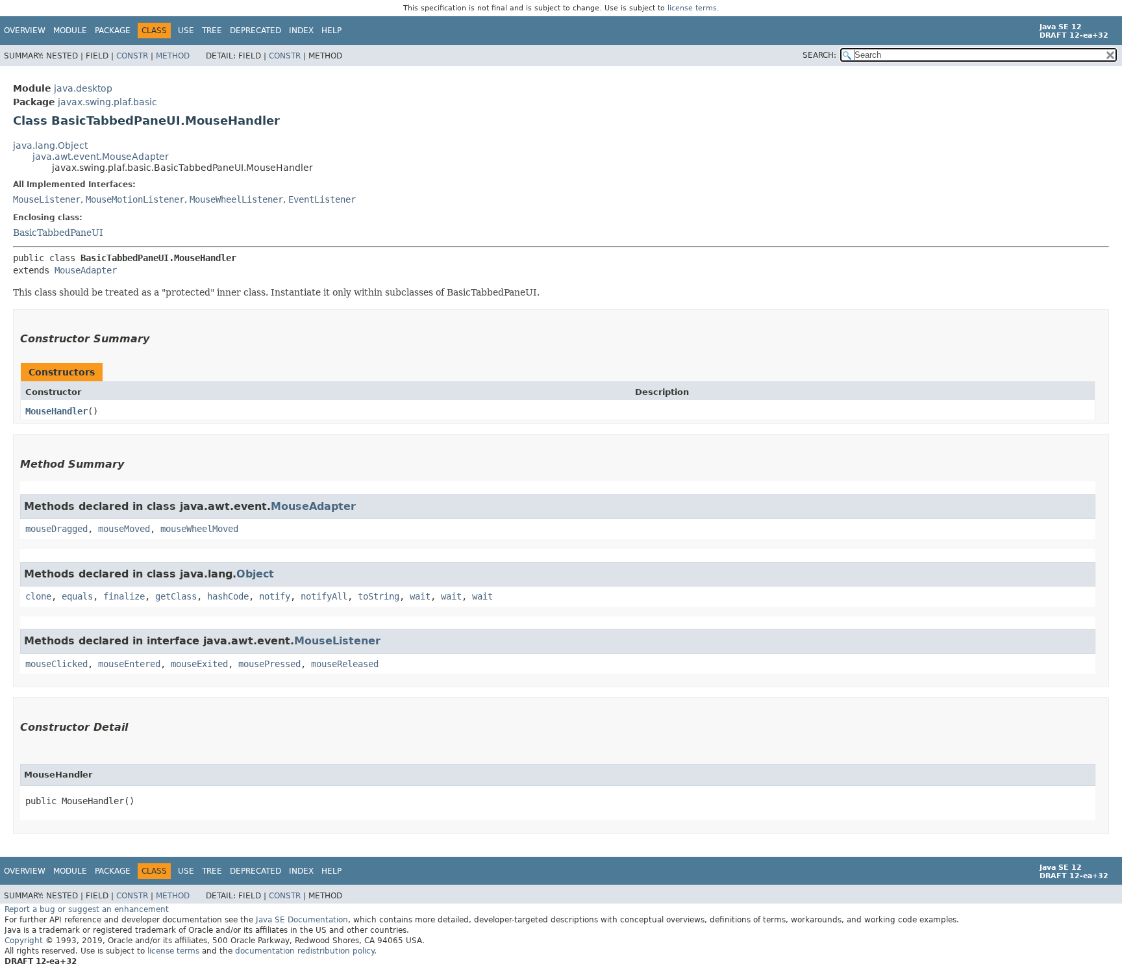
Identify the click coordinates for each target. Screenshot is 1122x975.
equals (77, 596)
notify (274, 596)
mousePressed (269, 664)
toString (378, 596)
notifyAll (324, 596)
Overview (24, 30)
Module (70, 30)
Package (113, 30)
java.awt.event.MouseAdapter (100, 156)
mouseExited (199, 664)
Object (255, 574)
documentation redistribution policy (304, 951)
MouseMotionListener (135, 199)
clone (38, 596)
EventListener (322, 199)
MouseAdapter (86, 270)
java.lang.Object (50, 145)
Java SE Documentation (302, 919)
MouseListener (47, 199)
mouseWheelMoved (199, 529)
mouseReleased (345, 664)
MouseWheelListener (236, 199)
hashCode (228, 596)
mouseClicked (56, 664)
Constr (132, 55)
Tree (212, 30)
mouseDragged (56, 529)
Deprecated (255, 30)
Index (301, 30)
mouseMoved (124, 529)
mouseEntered (129, 664)
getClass (176, 596)
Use (186, 30)
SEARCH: (819, 55)
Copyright (24, 940)
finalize (124, 596)
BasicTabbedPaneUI (58, 232)
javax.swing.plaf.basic (107, 102)
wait (420, 596)
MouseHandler (56, 411)
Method (173, 55)
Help (331, 30)
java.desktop (83, 88)
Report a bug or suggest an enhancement (87, 909)
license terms (692, 8)
